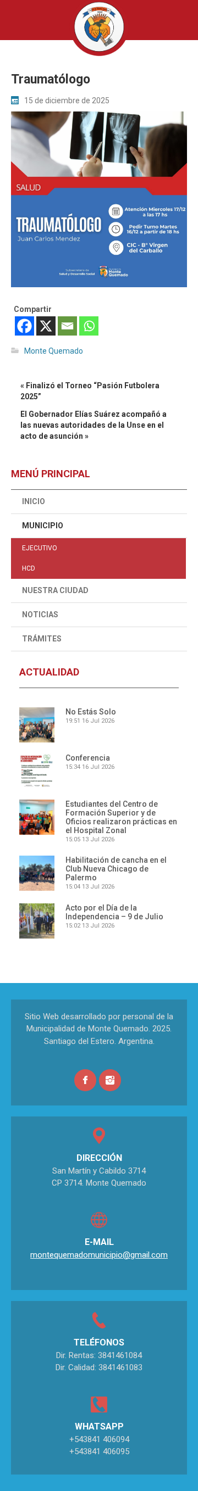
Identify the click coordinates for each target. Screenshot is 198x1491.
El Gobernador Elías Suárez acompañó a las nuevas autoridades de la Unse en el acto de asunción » (93, 425)
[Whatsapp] (88, 326)
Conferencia (87, 757)
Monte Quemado (53, 351)
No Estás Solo (90, 711)
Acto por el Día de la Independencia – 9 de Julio (114, 912)
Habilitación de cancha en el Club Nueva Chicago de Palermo (116, 869)
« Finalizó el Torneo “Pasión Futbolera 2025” (90, 391)
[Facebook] (24, 326)
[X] (46, 326)
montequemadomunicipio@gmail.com (99, 1255)
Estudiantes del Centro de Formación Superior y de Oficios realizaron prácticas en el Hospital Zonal (121, 817)
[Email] (67, 326)
